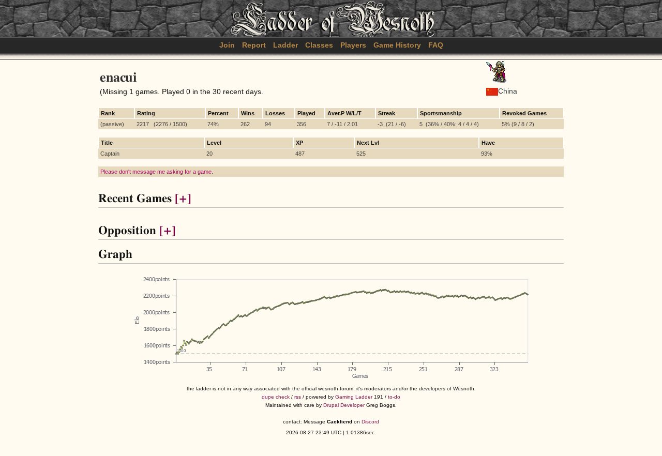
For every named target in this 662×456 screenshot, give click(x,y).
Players (353, 45)
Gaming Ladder (353, 397)
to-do (394, 397)
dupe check (276, 397)
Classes (319, 45)
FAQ (435, 45)
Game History (397, 45)
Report (254, 45)
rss (297, 397)
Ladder (285, 45)
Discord (370, 421)
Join (227, 45)
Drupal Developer (344, 405)
